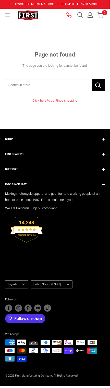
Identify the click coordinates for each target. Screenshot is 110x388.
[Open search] (80, 15)
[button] (100, 15)
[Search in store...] (98, 85)
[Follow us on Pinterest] (28, 308)
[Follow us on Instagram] (18, 308)
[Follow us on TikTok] (47, 308)
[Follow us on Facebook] (8, 308)
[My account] (90, 15)
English (12, 284)
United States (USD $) (47, 284)
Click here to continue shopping (54, 100)
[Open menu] (7, 15)
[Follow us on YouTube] (37, 308)
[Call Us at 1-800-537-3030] (69, 15)
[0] (100, 15)
